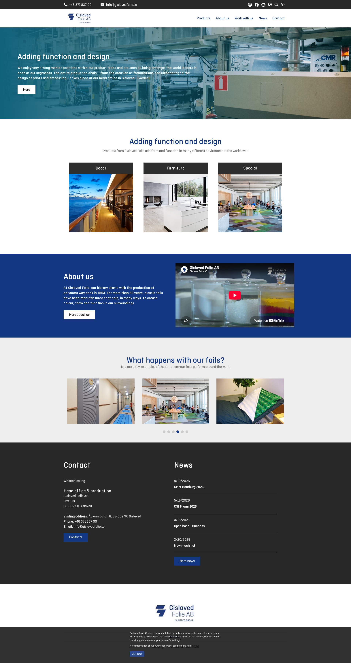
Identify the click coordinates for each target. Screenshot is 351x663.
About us (222, 18)
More (26, 89)
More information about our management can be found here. (161, 645)
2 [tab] (169, 432)
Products (203, 18)
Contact (278, 18)
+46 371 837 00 (80, 5)
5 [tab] (183, 432)
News (263, 18)
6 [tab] (187, 432)
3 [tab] (174, 432)
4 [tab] (178, 432)
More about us (79, 315)
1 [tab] (164, 432)
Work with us (244, 18)
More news (187, 561)
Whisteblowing (74, 481)
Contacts (75, 537)
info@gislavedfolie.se (121, 5)
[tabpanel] (115, 401)
